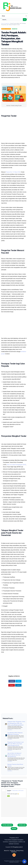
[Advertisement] (14, 126)
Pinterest (11, 685)
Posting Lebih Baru (7, 825)
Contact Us (12, 850)
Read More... (10, 729)
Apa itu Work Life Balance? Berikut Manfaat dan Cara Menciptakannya (14, 755)
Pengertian (14, 28)
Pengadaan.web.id (17, 847)
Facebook (12, 681)
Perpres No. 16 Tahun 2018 (13, 172)
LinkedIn (18, 685)
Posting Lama (22, 825)
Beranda (14, 828)
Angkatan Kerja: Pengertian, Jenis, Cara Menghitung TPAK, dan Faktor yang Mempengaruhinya (16, 723)
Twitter (18, 681)
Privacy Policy (19, 850)
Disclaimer (14, 851)
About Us (6, 850)
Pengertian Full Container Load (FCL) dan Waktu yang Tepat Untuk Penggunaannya (16, 744)
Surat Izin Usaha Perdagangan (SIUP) (16, 464)
